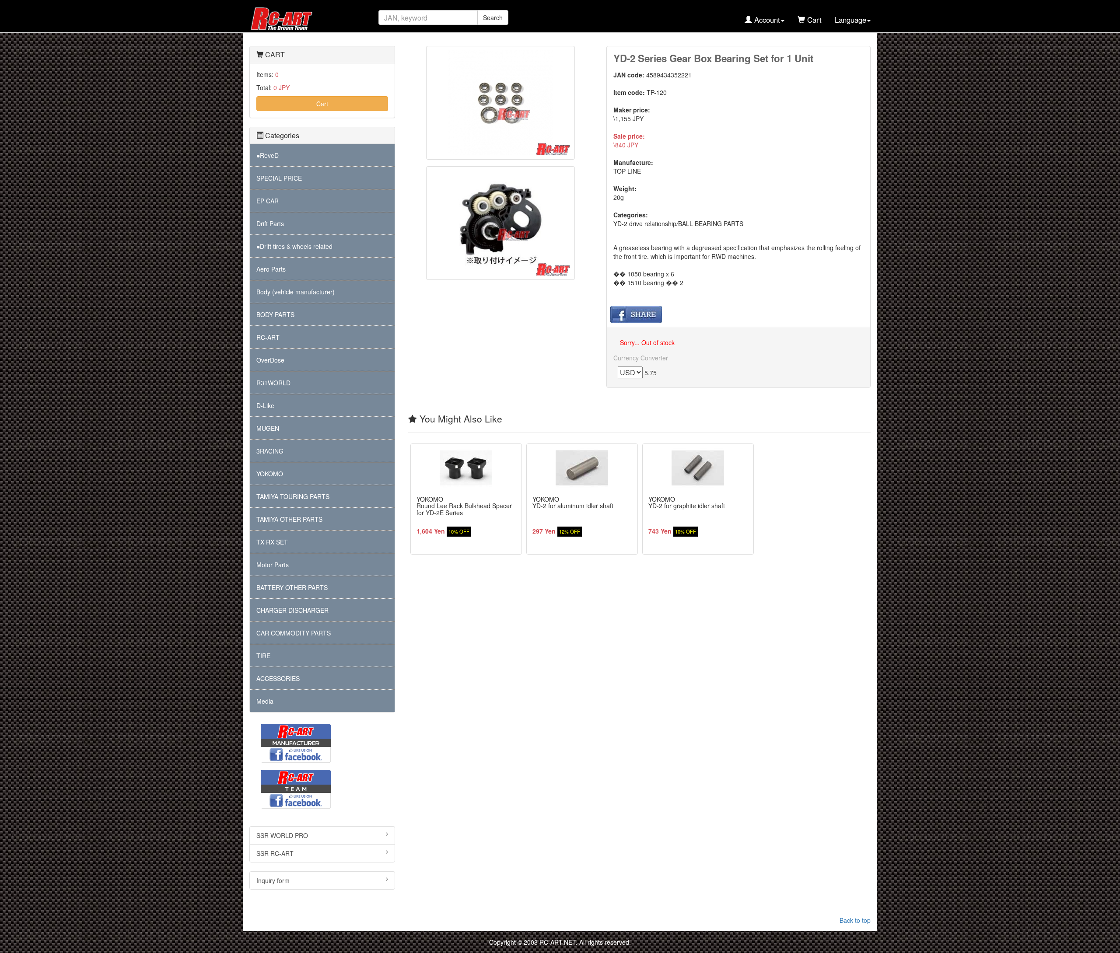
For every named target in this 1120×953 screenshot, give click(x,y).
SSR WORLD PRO (282, 835)
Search (493, 17)
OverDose (270, 360)
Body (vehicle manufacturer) (295, 291)
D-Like (265, 405)
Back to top (855, 920)
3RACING (270, 451)
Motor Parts (272, 564)
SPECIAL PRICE (279, 178)
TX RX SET (272, 542)
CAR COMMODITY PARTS (293, 632)
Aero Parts (271, 269)
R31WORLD (273, 382)
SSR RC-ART (275, 853)
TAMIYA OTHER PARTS (289, 519)
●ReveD (267, 155)
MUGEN (267, 428)
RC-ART (268, 337)
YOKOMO (269, 473)
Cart (322, 103)
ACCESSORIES (278, 678)
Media (264, 701)
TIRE (263, 655)
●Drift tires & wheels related (294, 246)
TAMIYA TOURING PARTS (292, 496)
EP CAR (267, 200)
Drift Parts (270, 223)
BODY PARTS (275, 314)
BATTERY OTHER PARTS (292, 587)
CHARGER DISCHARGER (292, 610)
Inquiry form (273, 880)
